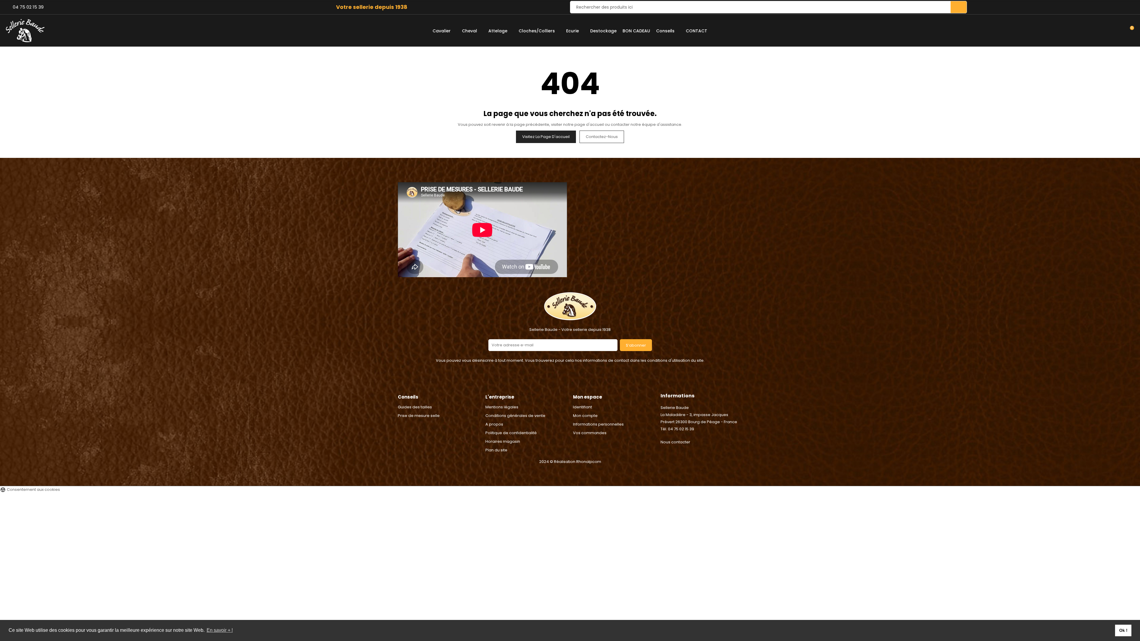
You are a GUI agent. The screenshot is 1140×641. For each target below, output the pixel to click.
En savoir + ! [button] (220, 630)
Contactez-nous (602, 136)
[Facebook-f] (563, 382)
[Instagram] (577, 382)
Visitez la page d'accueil (546, 136)
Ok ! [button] (1123, 630)
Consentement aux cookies (30, 489)
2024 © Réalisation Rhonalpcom (570, 461)
